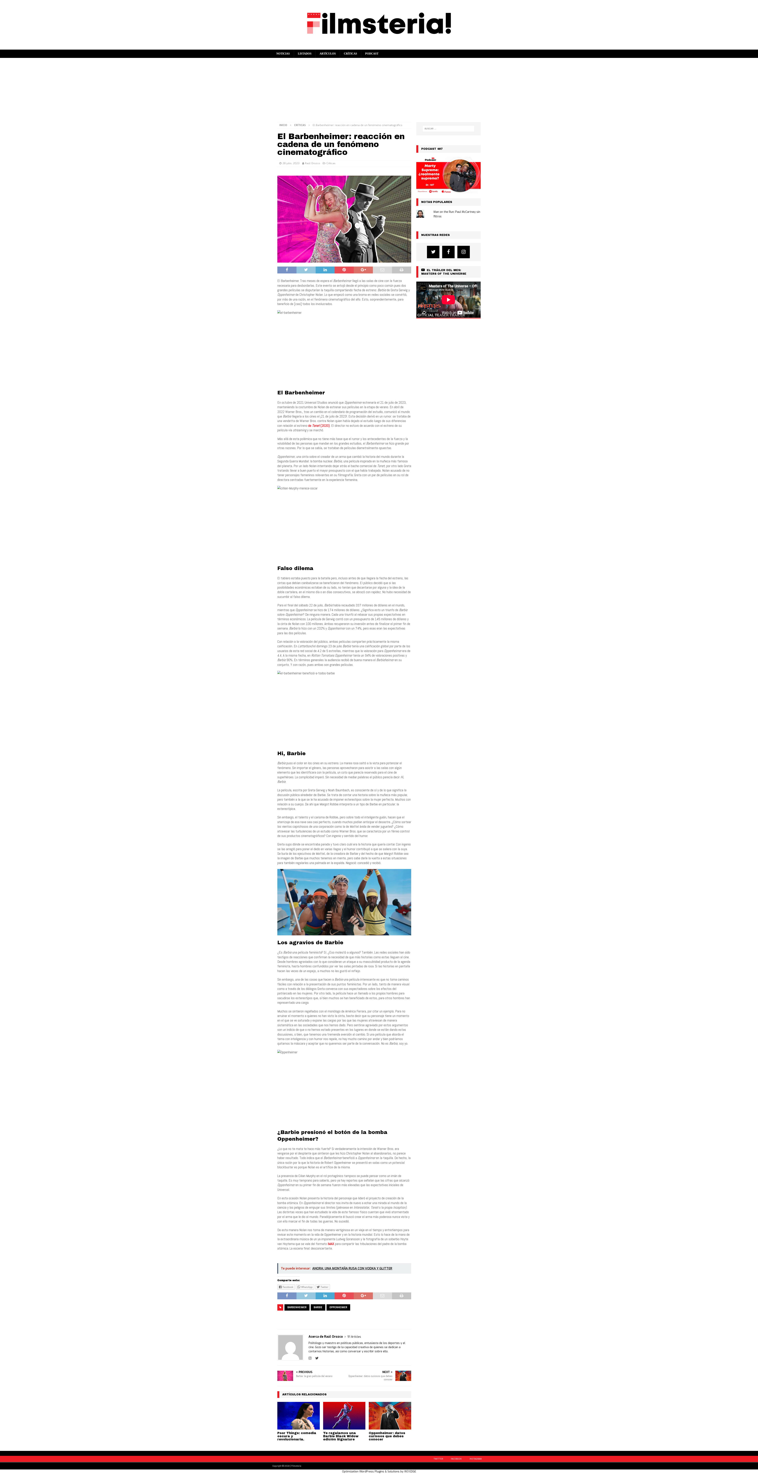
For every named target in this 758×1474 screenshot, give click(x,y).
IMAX (331, 1243)
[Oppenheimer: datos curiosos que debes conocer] (390, 1415)
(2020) (325, 425)
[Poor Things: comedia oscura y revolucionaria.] (298, 1415)
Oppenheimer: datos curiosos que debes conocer (387, 1436)
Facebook (456, 1458)
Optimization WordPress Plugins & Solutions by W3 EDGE (379, 1471)
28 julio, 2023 (290, 163)
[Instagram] (463, 252)
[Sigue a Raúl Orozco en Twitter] (315, 1358)
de (310, 425)
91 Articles (354, 1337)
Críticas (350, 53)
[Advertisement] (379, 87)
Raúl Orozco (312, 163)
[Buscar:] (448, 128)
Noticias (283, 53)
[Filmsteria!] (379, 47)
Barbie (318, 1307)
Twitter (438, 1458)
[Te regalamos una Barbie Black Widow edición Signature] (344, 1415)
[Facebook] (448, 252)
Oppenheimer (338, 1307)
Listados (304, 53)
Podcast (371, 53)
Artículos (328, 53)
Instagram (476, 1458)
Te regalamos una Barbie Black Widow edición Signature (340, 1436)
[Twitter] (433, 252)
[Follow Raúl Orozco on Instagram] (310, 1358)
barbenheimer (297, 1307)
